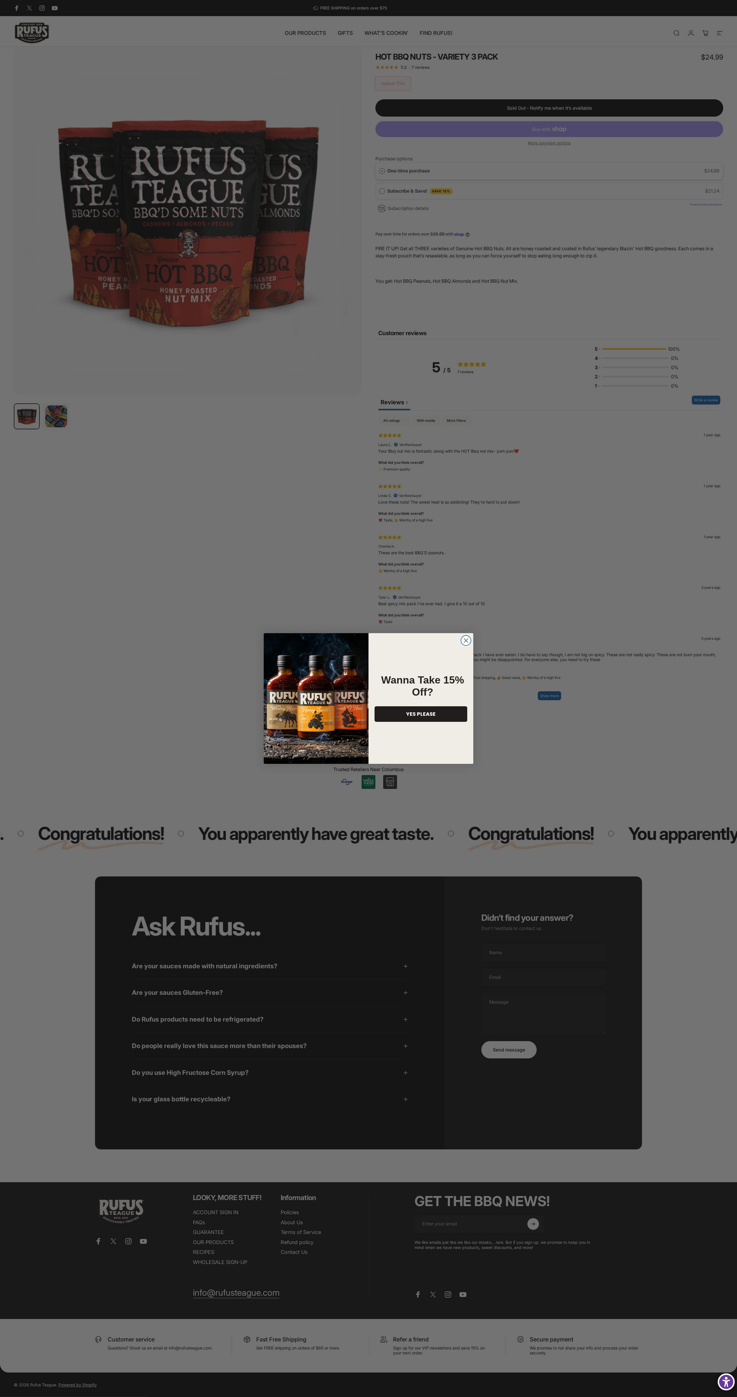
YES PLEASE (421, 714)
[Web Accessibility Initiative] (726, 1382)
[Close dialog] (466, 640)
